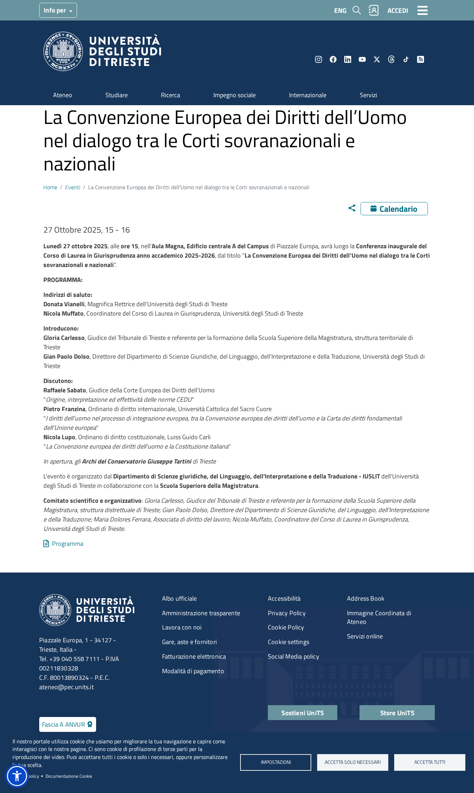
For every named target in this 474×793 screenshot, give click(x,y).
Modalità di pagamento (193, 671)
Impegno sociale (234, 95)
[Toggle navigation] (422, 10)
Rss (420, 59)
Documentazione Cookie (68, 776)
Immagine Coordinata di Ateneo (379, 617)
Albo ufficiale (179, 598)
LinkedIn (347, 59)
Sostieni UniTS (302, 713)
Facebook (333, 59)
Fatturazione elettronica (194, 656)
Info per (55, 10)
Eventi (72, 187)
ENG (340, 10)
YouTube (362, 59)
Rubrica (373, 10)
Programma (67, 543)
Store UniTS (397, 713)
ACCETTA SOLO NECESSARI (353, 762)
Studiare (116, 95)
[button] (17, 776)
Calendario (398, 208)
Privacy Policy (287, 613)
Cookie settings (288, 641)
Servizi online (365, 636)
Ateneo (62, 95)
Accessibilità (284, 598)
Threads (391, 59)
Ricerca (170, 95)
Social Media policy (293, 656)
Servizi (368, 95)
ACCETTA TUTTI (429, 762)
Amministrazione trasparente (201, 613)
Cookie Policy (286, 627)
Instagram (318, 59)
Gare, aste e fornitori (189, 641)
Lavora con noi (182, 627)
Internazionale (308, 95)
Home (50, 187)
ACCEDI (398, 10)
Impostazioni (275, 762)
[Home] (102, 53)
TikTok (405, 59)
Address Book (365, 598)
